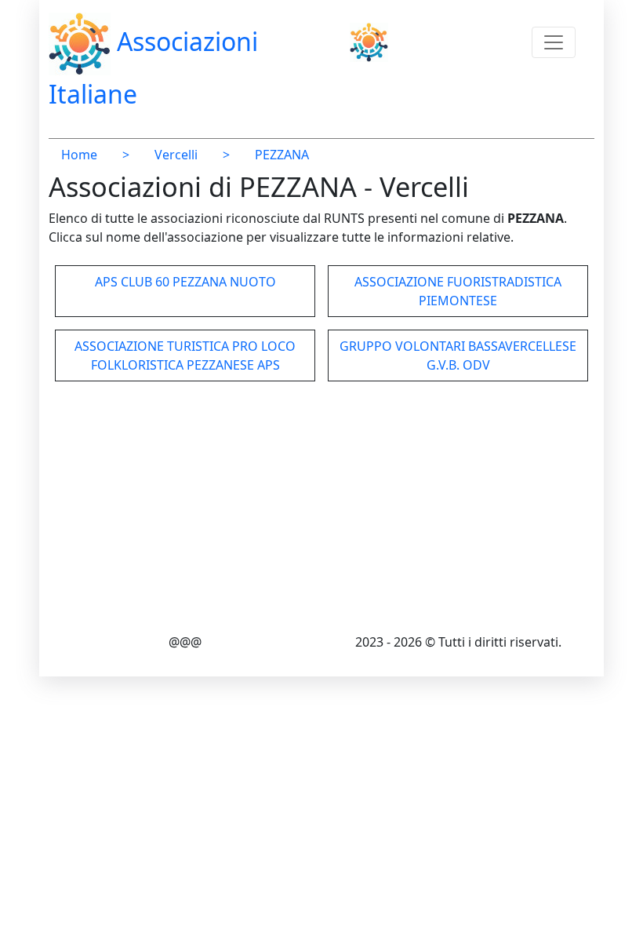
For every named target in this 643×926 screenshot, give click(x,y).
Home (79, 154)
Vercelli (176, 154)
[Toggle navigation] (554, 42)
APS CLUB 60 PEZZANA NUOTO (185, 281)
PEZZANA (282, 154)
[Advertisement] (321, 510)
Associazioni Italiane (153, 67)
